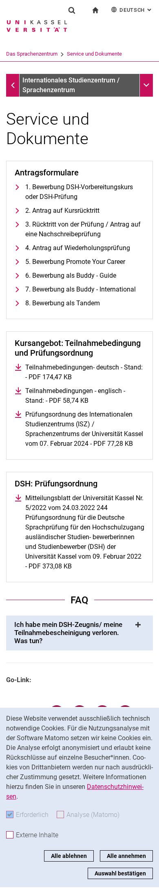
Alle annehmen (126, 856)
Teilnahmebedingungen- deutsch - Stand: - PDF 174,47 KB (84, 372)
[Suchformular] (72, 10)
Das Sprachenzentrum (31, 54)
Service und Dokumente (94, 54)
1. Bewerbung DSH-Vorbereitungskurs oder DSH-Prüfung (79, 192)
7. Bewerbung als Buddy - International (80, 289)
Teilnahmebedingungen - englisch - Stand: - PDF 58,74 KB (84, 395)
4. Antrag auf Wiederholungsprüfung (77, 248)
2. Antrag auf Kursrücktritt (62, 210)
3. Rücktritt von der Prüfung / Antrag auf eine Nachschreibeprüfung (83, 229)
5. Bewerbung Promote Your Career (75, 262)
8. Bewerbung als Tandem (62, 303)
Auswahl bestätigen (120, 873)
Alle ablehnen (69, 856)
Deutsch (136, 10)
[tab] (79, 633)
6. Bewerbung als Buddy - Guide (70, 275)
